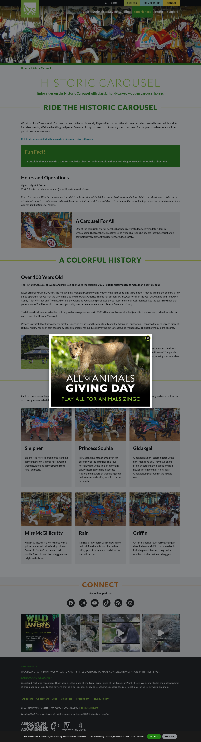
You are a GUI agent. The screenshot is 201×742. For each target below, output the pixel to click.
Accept (154, 736)
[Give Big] (100, 370)
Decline (169, 736)
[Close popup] (148, 338)
